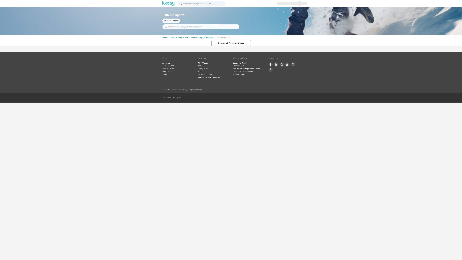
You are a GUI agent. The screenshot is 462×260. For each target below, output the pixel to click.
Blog (199, 66)
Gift (199, 71)
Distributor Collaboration (243, 71)
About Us (166, 63)
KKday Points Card (205, 74)
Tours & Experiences (179, 37)
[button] (231, 43)
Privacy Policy (168, 68)
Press (164, 74)
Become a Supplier (240, 63)
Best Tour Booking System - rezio (246, 68)
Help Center (167, 71)
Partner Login (238, 66)
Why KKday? (203, 63)
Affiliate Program (240, 74)
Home (164, 37)
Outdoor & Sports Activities (202, 37)
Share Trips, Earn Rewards (209, 77)
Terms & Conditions (170, 66)
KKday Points (203, 68)
